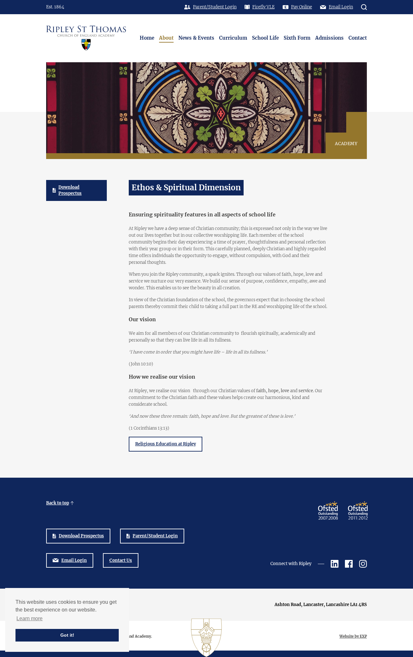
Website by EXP (353, 636)
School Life (265, 38)
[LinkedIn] (334, 564)
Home (147, 38)
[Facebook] (349, 564)
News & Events (196, 38)
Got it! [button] (67, 635)
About (166, 38)
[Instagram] (363, 564)
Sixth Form (297, 38)
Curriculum (233, 38)
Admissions (329, 38)
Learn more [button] (29, 618)
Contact (357, 38)
